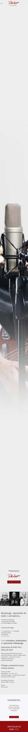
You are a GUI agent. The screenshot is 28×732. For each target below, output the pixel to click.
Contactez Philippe (14, 582)
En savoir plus (14, 717)
